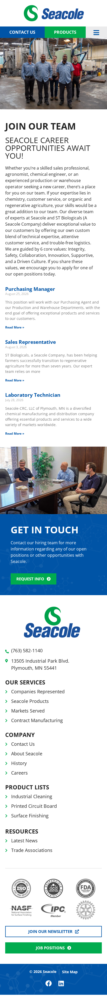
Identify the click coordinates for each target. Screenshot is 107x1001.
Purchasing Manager (30, 289)
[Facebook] (48, 983)
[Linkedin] (61, 983)
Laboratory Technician (32, 395)
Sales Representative (30, 342)
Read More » (14, 327)
